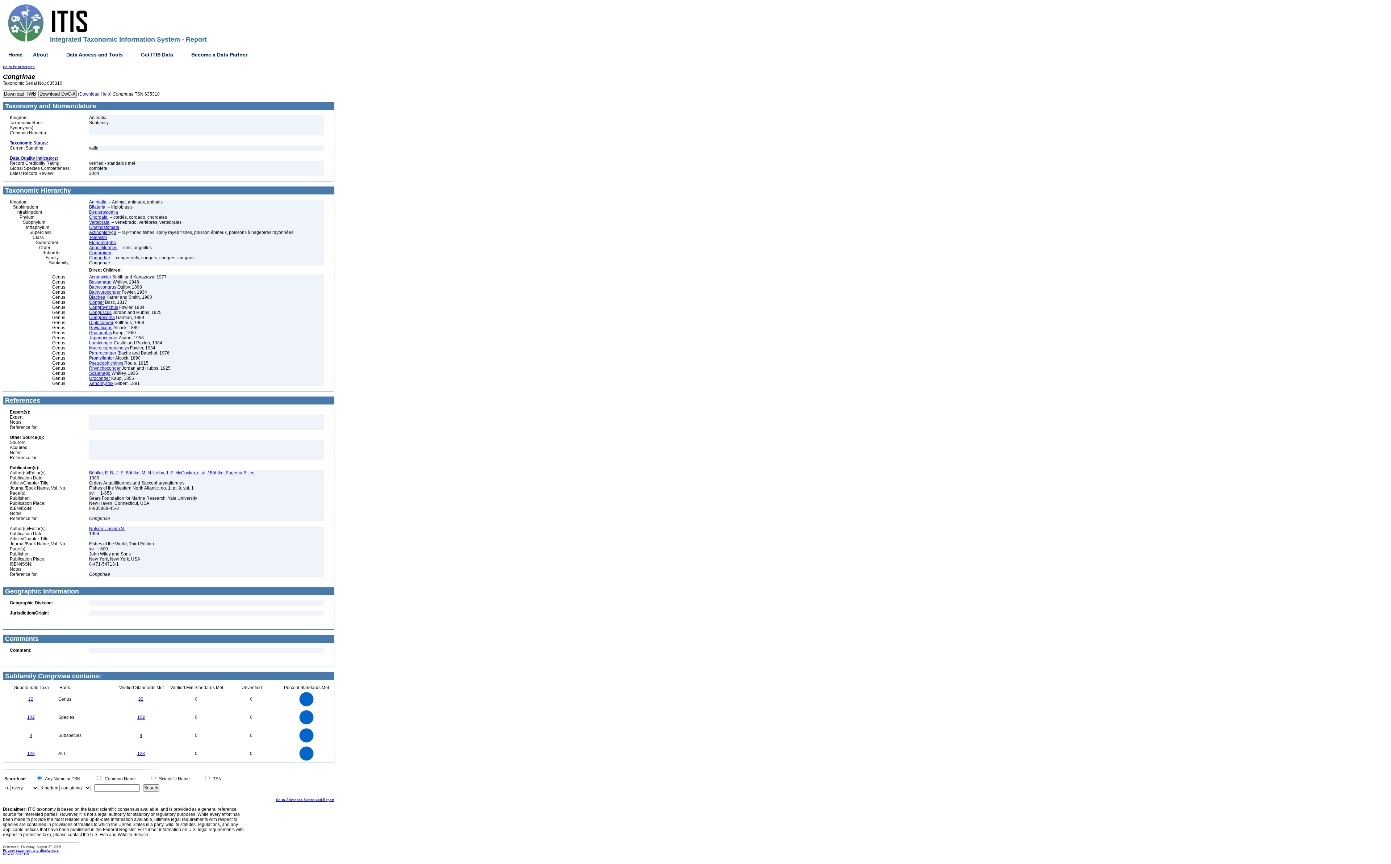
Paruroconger (102, 353)
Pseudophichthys (106, 363)
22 (30, 699)
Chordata (98, 217)
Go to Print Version (19, 67)
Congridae (99, 257)
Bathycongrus (102, 287)
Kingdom (49, 787)
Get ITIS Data (157, 55)
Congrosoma (102, 317)
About (40, 55)
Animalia (97, 202)
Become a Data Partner (219, 55)
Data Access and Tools (94, 55)
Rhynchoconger (105, 368)
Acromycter (100, 277)
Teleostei (98, 237)
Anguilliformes (103, 247)
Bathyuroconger (105, 292)
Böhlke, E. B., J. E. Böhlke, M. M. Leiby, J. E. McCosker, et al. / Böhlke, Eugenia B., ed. (172, 472)
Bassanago (100, 282)
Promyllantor (101, 358)
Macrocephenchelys (109, 348)
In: (6, 787)
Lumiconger (101, 342)
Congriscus (100, 312)
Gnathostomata (104, 227)
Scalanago (99, 373)
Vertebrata (99, 222)
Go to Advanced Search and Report (305, 800)
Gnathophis (100, 332)
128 (31, 753)
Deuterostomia (103, 212)
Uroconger (99, 378)
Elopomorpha (102, 242)
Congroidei (100, 252)
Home (15, 55)
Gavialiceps (100, 327)
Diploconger (101, 322)
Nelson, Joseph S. (107, 528)
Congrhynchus (103, 307)
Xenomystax (101, 383)
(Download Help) (95, 94)
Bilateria (97, 207)
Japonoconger (103, 337)
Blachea (97, 297)
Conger (96, 302)
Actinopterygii (102, 232)
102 (31, 717)
